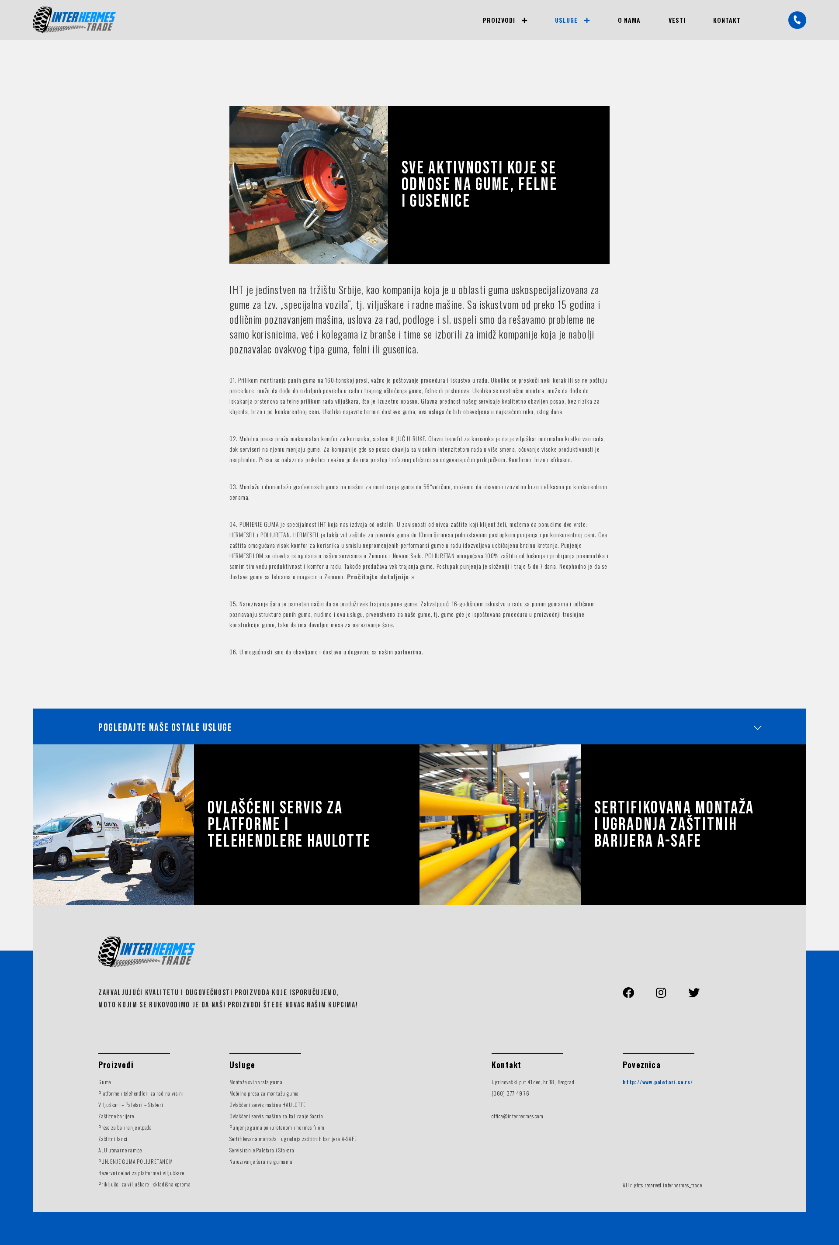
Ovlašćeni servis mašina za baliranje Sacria (276, 1116)
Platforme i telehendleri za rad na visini (141, 1093)
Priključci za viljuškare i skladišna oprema (144, 1184)
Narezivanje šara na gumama (261, 1161)
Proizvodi (499, 19)
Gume (104, 1082)
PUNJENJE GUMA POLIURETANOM (135, 1161)
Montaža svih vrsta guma (255, 1082)
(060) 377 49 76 (511, 1093)
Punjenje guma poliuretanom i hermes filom (277, 1127)
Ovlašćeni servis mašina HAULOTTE (267, 1104)
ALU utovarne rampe (120, 1150)
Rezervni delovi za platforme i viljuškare (141, 1172)
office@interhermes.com (518, 1116)
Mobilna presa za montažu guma (264, 1093)
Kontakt (727, 19)
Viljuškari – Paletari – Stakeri (130, 1104)
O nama (629, 19)
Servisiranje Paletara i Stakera (262, 1150)
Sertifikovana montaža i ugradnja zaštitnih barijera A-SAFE (674, 825)
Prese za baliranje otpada (125, 1127)
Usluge (566, 19)
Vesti (677, 19)
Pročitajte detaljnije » (381, 576)
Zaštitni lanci (113, 1138)
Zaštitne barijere (116, 1116)
